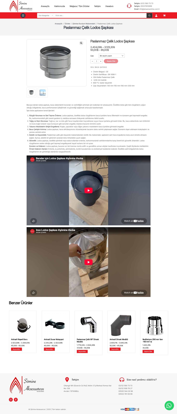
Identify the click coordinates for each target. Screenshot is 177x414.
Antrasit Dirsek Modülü (119, 339)
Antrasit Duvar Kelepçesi (54, 339)
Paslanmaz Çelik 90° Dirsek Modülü (88, 340)
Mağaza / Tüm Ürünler (80, 6)
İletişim (97, 6)
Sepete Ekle (111, 61)
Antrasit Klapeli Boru (19, 339)
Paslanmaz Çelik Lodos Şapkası (88, 27)
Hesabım (109, 6)
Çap (92, 56)
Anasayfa (45, 6)
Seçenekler (16, 349)
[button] (81, 43)
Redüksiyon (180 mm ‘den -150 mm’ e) (153, 340)
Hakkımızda (59, 6)
